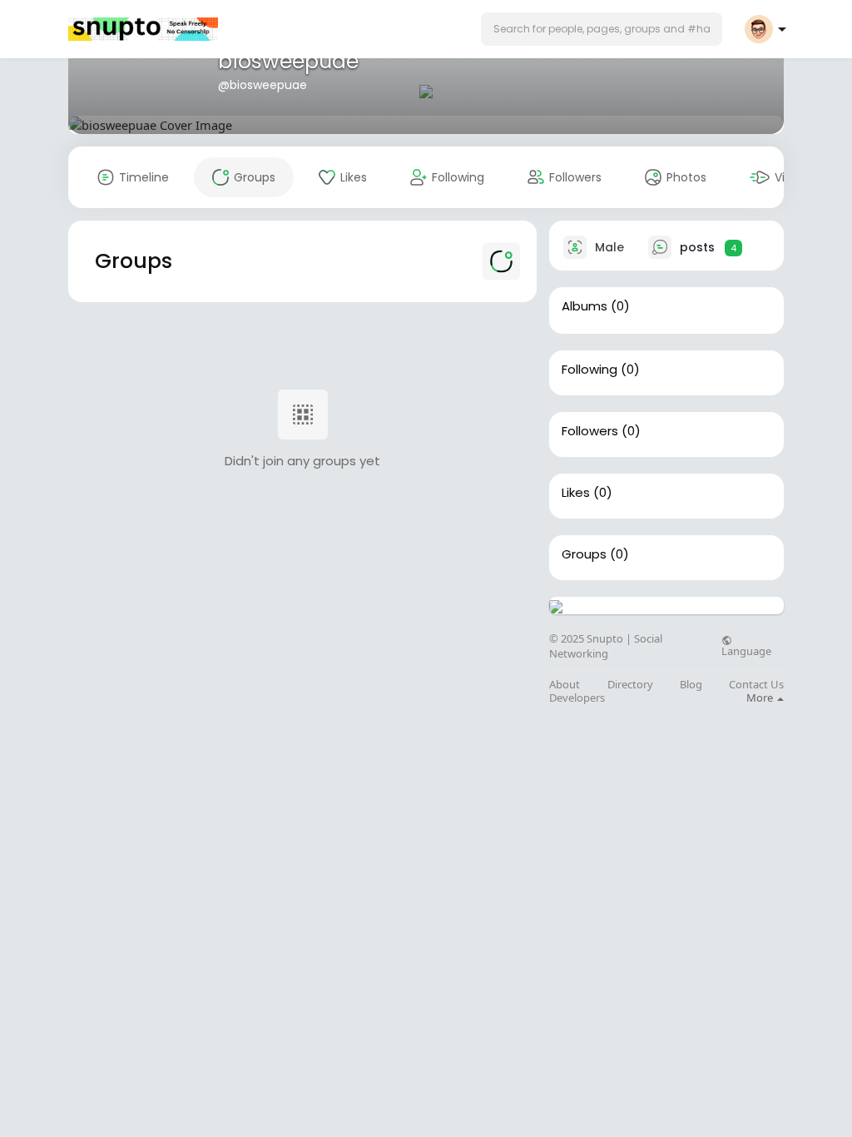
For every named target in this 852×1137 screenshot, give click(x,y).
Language (746, 650)
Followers (590, 431)
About (564, 684)
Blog (691, 684)
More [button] (760, 697)
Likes (576, 492)
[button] (601, 29)
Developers (577, 698)
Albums (584, 306)
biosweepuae (288, 61)
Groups (584, 554)
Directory (630, 684)
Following (589, 369)
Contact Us (756, 684)
